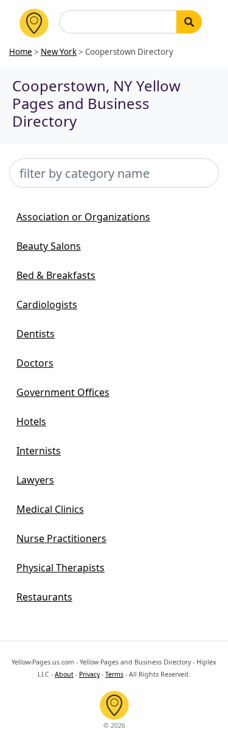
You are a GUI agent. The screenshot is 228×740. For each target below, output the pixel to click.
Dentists (35, 333)
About (64, 674)
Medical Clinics (50, 509)
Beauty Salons (48, 246)
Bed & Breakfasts (55, 275)
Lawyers (35, 480)
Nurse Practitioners (61, 538)
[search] (189, 21)
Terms (114, 674)
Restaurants (44, 597)
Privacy (89, 674)
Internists (38, 450)
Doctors (35, 363)
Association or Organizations (83, 217)
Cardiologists (46, 304)
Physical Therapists (60, 567)
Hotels (31, 421)
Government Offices (62, 392)
